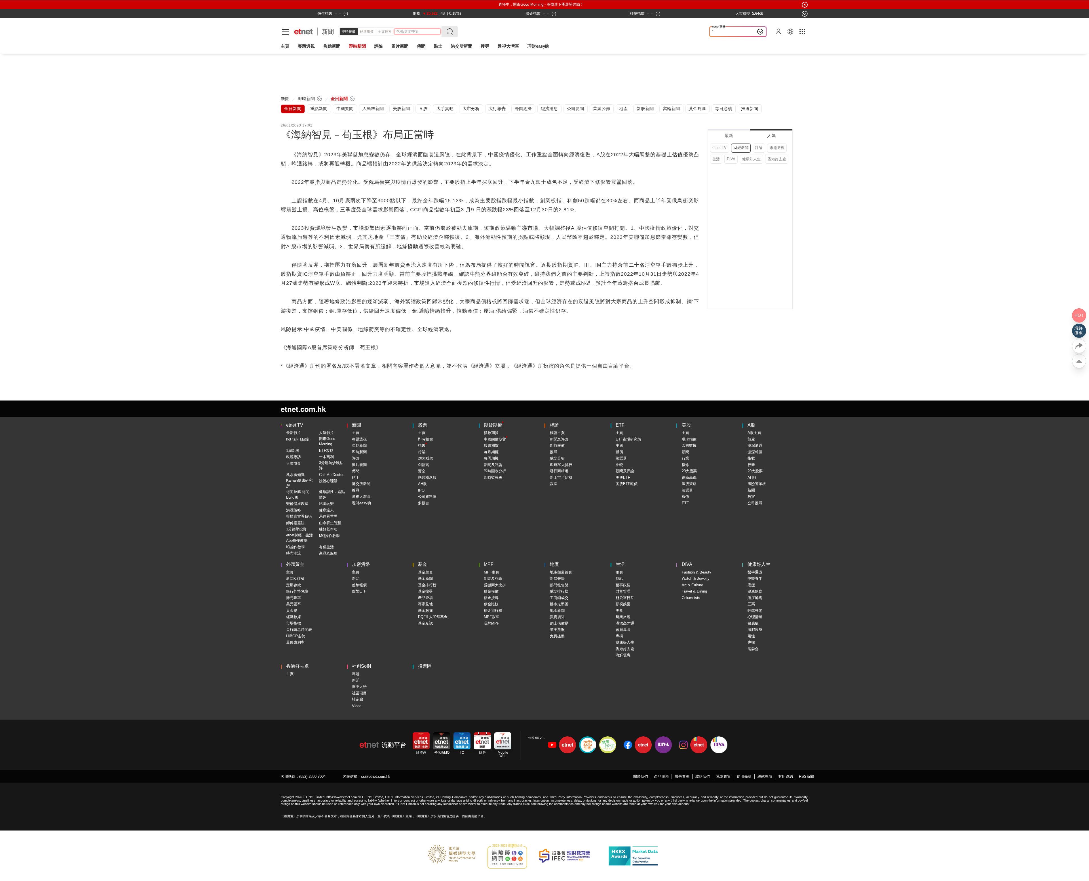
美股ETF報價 (627, 484)
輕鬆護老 (755, 610)
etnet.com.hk (303, 409)
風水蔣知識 (295, 475)
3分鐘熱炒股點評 (331, 466)
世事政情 (623, 585)
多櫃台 (423, 503)
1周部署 (292, 450)
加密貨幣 (361, 564)
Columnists (691, 598)
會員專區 (623, 629)
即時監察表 (493, 477)
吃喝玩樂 (326, 503)
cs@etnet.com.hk (375, 776)
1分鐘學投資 (296, 529)
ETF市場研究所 (628, 439)
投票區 (425, 666)
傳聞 (355, 471)
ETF (620, 425)
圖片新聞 (399, 46)
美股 (686, 425)
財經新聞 (741, 148)
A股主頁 (754, 433)
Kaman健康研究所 (299, 483)
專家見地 (425, 604)
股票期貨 (491, 445)
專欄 (619, 636)
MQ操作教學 (329, 536)
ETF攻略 (326, 450)
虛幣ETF (359, 591)
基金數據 (425, 610)
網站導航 (764, 776)
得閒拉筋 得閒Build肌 (297, 494)
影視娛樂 (623, 604)
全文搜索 (385, 31)
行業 (421, 452)
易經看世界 (328, 516)
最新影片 (293, 433)
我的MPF (491, 623)
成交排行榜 (559, 591)
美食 (619, 610)
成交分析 (557, 458)
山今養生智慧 (330, 523)
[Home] (303, 32)
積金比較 (491, 604)
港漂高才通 (625, 623)
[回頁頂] (1079, 361)
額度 (751, 439)
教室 (553, 484)
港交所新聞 (461, 46)
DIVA (731, 159)
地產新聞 (557, 610)
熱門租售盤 (559, 585)
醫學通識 (755, 572)
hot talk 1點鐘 (297, 439)
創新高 (423, 465)
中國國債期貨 (495, 439)
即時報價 (348, 31)
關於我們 (640, 776)
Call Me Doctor (331, 475)
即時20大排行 (561, 465)
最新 (729, 135)
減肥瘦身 (755, 629)
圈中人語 (359, 686)
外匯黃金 (295, 564)
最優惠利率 (295, 642)
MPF (488, 564)
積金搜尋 (491, 598)
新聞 (328, 31)
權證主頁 (557, 433)
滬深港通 (755, 445)
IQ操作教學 (295, 547)
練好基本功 (328, 529)
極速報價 (366, 31)
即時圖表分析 (495, 471)
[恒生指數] (325, 13)
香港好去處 (777, 159)
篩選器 (621, 458)
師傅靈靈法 (295, 523)
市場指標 (293, 623)
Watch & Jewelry (696, 578)
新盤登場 (557, 578)
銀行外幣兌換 (297, 591)
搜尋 (485, 46)
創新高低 (689, 477)
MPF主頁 (491, 572)
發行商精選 (559, 471)
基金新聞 (425, 578)
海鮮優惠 (623, 655)
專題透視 (777, 148)
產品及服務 (328, 553)
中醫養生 (755, 578)
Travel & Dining (694, 591)
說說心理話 (328, 481)
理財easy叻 (538, 46)
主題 (619, 445)
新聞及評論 (493, 465)
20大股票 (425, 458)
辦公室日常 (625, 598)
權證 (554, 425)
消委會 (753, 649)
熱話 (619, 578)
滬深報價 (755, 452)
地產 (554, 564)
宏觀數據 (689, 445)
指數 (421, 445)
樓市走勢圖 (559, 604)
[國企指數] (533, 13)
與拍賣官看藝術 (299, 516)
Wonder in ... (724, 31)
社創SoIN (361, 666)
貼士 (355, 477)
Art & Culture (692, 585)
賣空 (421, 471)
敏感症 (753, 623)
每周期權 (491, 458)
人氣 (771, 135)
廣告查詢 (682, 776)
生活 (716, 159)
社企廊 (357, 699)
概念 (685, 465)
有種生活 (326, 547)
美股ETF (623, 477)
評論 (759, 148)
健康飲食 (755, 591)
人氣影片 (326, 433)
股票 (422, 425)
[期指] (416, 13)
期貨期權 (493, 425)
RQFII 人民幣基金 (433, 617)
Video (356, 706)
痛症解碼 (755, 598)
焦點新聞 (359, 445)
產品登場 (425, 598)
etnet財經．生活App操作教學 (299, 538)
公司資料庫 (427, 496)
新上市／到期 (561, 477)
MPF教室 (491, 617)
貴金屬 (291, 610)
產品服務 (661, 776)
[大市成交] (742, 13)
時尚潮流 (293, 553)
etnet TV (719, 148)
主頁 (285, 46)
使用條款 (744, 776)
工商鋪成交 (559, 598)
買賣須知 (557, 617)
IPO (421, 490)
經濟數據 (293, 617)
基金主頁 (425, 572)
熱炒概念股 (427, 477)
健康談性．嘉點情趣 (332, 494)
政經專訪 (293, 457)
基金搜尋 (425, 591)
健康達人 (326, 510)
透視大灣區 (508, 46)
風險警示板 (757, 484)
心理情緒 (755, 617)
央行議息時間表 (299, 629)
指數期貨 (491, 433)
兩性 (751, 636)
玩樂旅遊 (623, 617)
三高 (751, 604)
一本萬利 (326, 457)
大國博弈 (293, 463)
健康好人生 (751, 159)
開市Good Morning (327, 441)
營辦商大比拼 (495, 585)
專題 (355, 674)
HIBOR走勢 (295, 636)
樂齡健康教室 (297, 503)
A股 (751, 425)
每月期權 (491, 452)
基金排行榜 (427, 585)
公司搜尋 (755, 503)
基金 (422, 564)
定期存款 (293, 585)
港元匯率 (293, 598)
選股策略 (689, 484)
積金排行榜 (493, 610)
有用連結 (785, 776)
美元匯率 (293, 604)
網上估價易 (559, 623)
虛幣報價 (359, 585)
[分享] (1079, 346)
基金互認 (425, 623)
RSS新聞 (806, 776)
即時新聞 (359, 452)
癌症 (751, 585)
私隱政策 (723, 776)
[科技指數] (637, 13)
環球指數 (689, 439)
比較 (619, 465)
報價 (619, 452)
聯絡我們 (702, 776)
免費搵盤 (557, 636)
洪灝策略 (293, 510)
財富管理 (623, 591)
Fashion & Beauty (696, 572)
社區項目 (359, 693)
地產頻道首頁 (561, 572)
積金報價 (491, 591)
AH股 (422, 484)
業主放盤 (557, 629)
